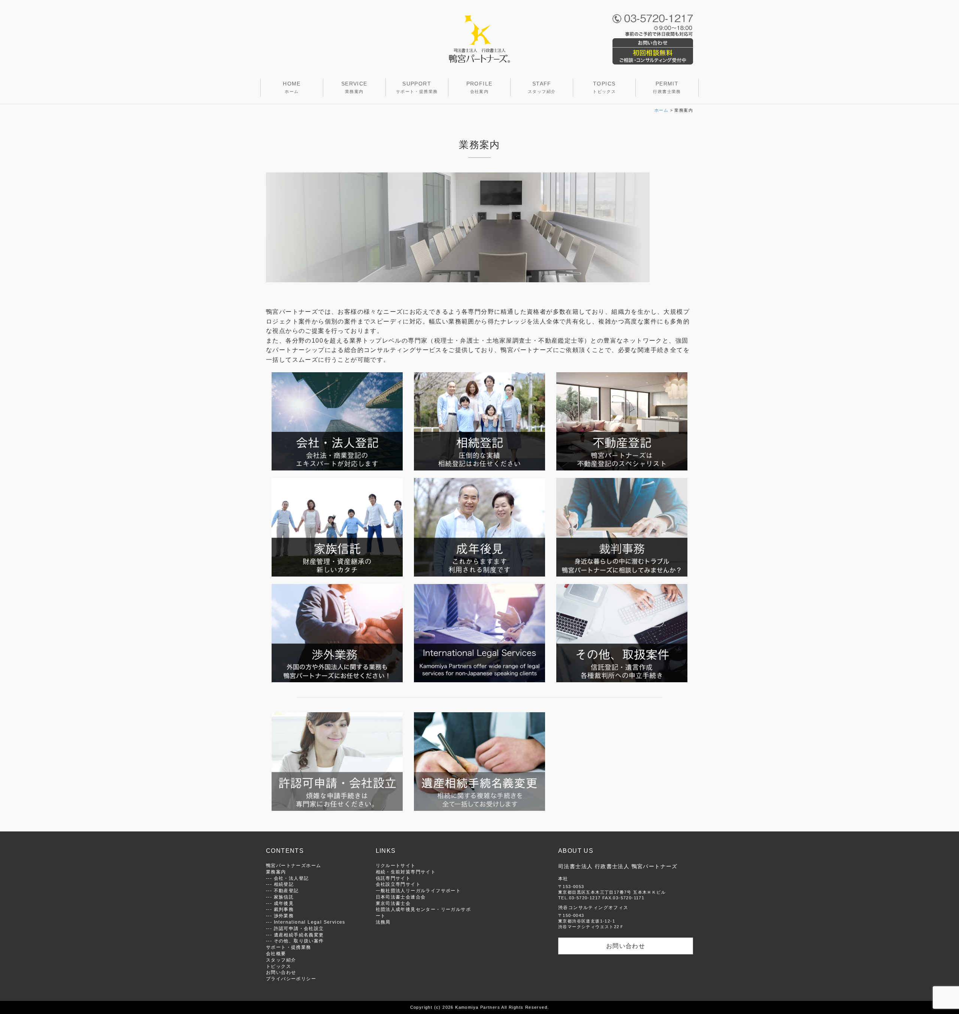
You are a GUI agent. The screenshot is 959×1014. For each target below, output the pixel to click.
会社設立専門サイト (398, 884)
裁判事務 (284, 909)
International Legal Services (309, 922)
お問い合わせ (281, 972)
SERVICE (354, 87)
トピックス (278, 966)
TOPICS (604, 87)
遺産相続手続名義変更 (299, 934)
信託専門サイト (393, 878)
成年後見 (284, 903)
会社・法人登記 (291, 878)
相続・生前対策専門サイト (406, 871)
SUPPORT (417, 87)
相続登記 (284, 884)
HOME (292, 87)
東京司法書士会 (393, 903)
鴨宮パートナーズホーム (293, 865)
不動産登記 (286, 890)
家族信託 (284, 896)
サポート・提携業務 (288, 947)
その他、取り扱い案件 (299, 940)
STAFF (542, 87)
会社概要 (276, 953)
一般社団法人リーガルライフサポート (418, 890)
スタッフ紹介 (281, 959)
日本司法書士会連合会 (401, 896)
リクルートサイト (396, 865)
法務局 (383, 922)
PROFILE (479, 87)
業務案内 (276, 871)
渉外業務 (284, 915)
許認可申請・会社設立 (299, 928)
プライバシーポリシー (291, 978)
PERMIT (667, 87)
